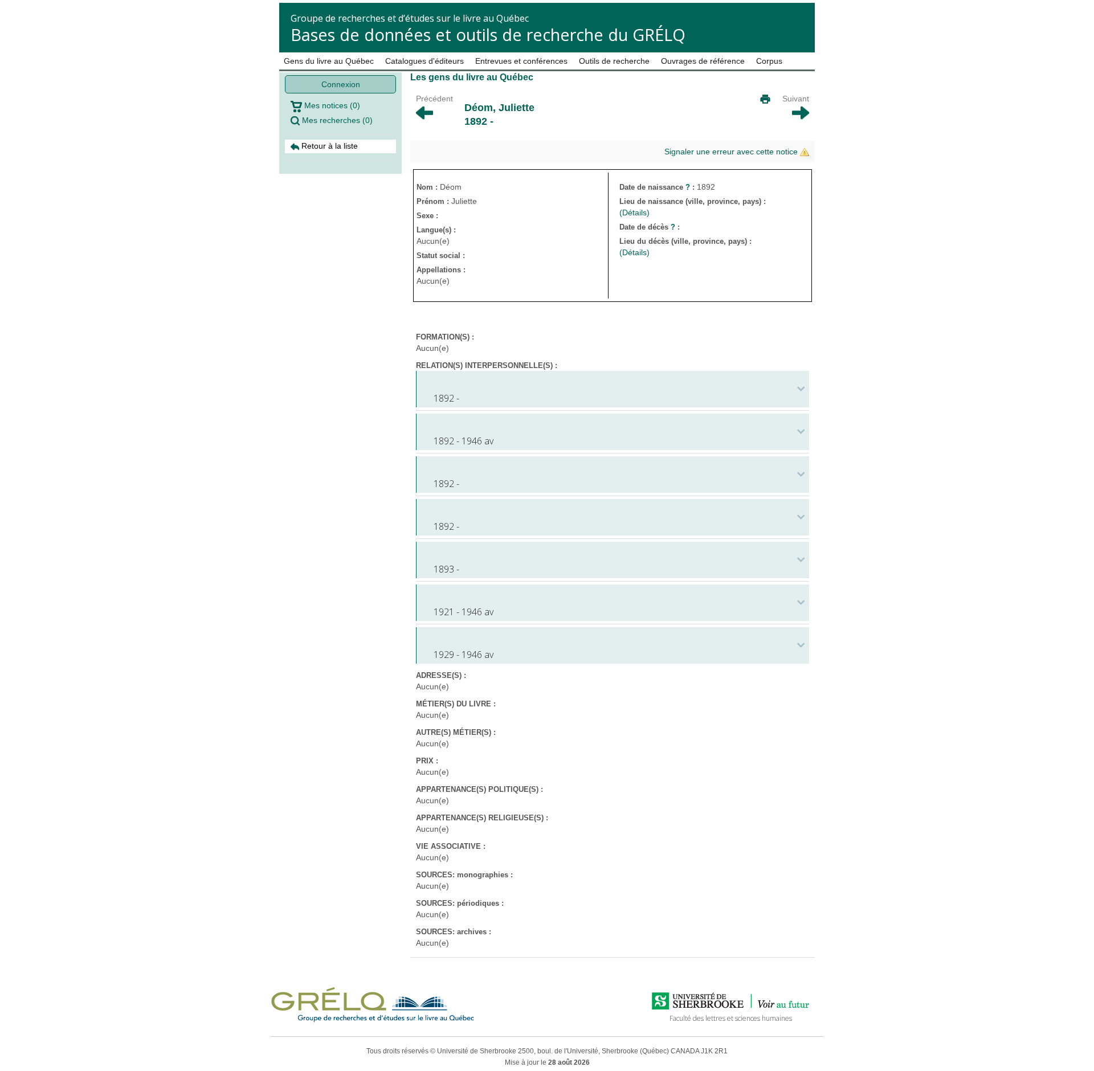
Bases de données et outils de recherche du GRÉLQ (488, 34)
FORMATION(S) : (445, 337)
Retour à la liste (328, 145)
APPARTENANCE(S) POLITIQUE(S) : (479, 789)
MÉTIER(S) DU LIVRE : (456, 704)
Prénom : (434, 201)
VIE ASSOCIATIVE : (450, 846)
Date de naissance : (658, 187)
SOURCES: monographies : (464, 874)
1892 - (446, 398)
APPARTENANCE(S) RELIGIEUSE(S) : (482, 818)
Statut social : (441, 255)
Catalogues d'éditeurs (424, 61)
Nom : (428, 187)
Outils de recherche (614, 61)
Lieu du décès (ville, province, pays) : (686, 241)
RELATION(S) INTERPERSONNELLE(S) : (486, 365)
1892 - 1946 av (463, 441)
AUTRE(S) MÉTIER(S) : (456, 732)
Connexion (340, 84)
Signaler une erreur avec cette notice (732, 151)
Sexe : (427, 215)
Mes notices (331, 105)
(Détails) (634, 212)
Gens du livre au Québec (329, 61)
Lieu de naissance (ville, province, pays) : (693, 201)
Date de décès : (649, 227)
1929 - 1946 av (463, 654)
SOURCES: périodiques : (460, 903)
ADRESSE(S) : (441, 675)
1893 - (446, 569)
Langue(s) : (436, 230)
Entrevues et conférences (521, 61)
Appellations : (441, 269)
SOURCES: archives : (453, 931)
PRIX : (427, 761)
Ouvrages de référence (703, 61)
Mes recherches (336, 120)
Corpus (769, 61)
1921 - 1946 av (463, 612)
